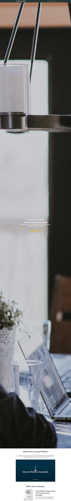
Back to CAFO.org (51, 1)
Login (54, 1)
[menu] (51, 1)
